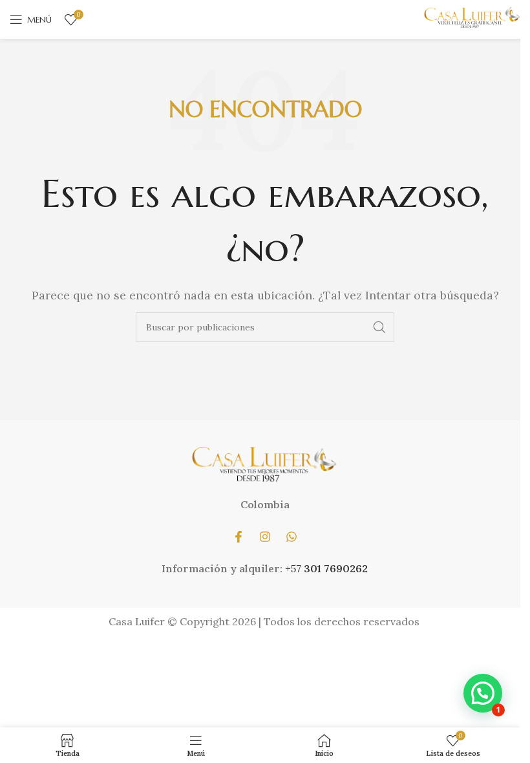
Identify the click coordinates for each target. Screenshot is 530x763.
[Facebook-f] (238, 536)
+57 (294, 568)
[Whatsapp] (291, 536)
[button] (482, 693)
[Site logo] (471, 18)
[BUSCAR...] (379, 327)
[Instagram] (265, 536)
